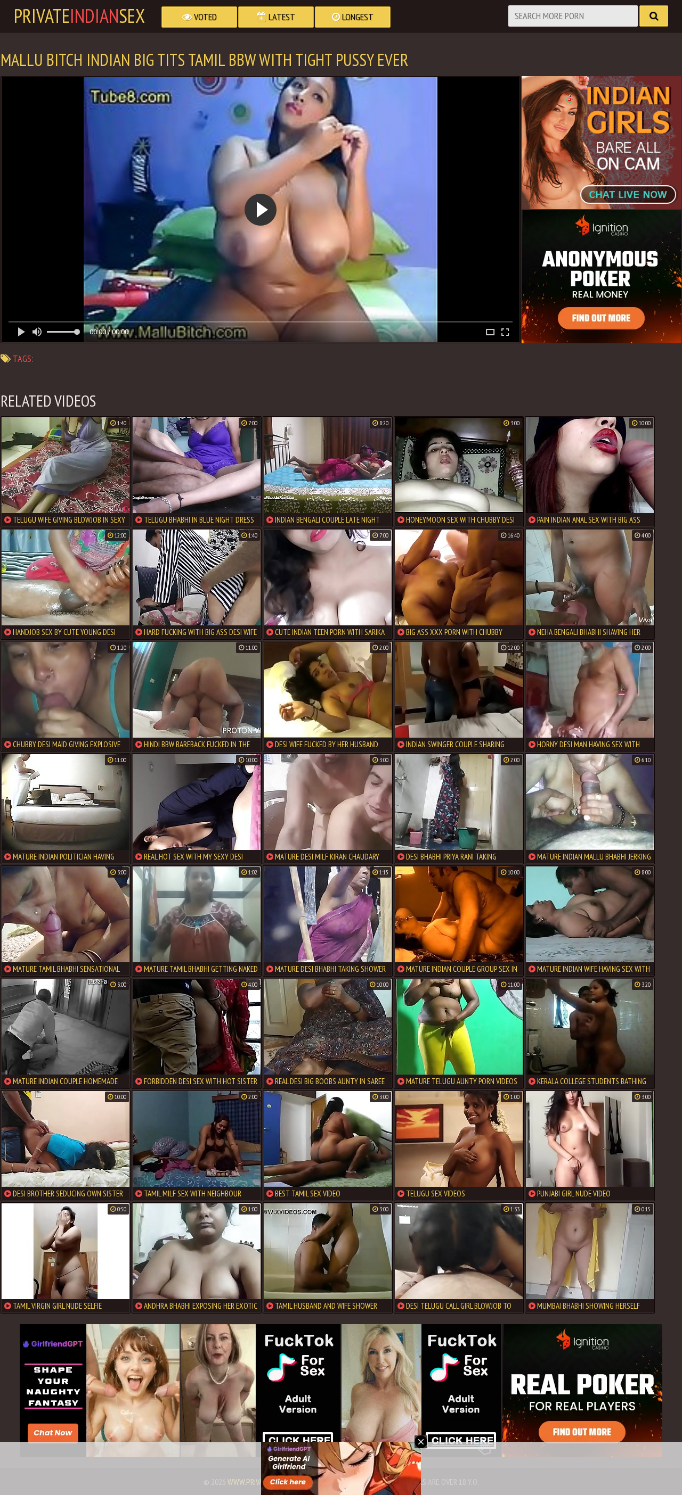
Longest (357, 17)
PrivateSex (79, 16)
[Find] (653, 16)
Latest (280, 17)
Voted (204, 17)
